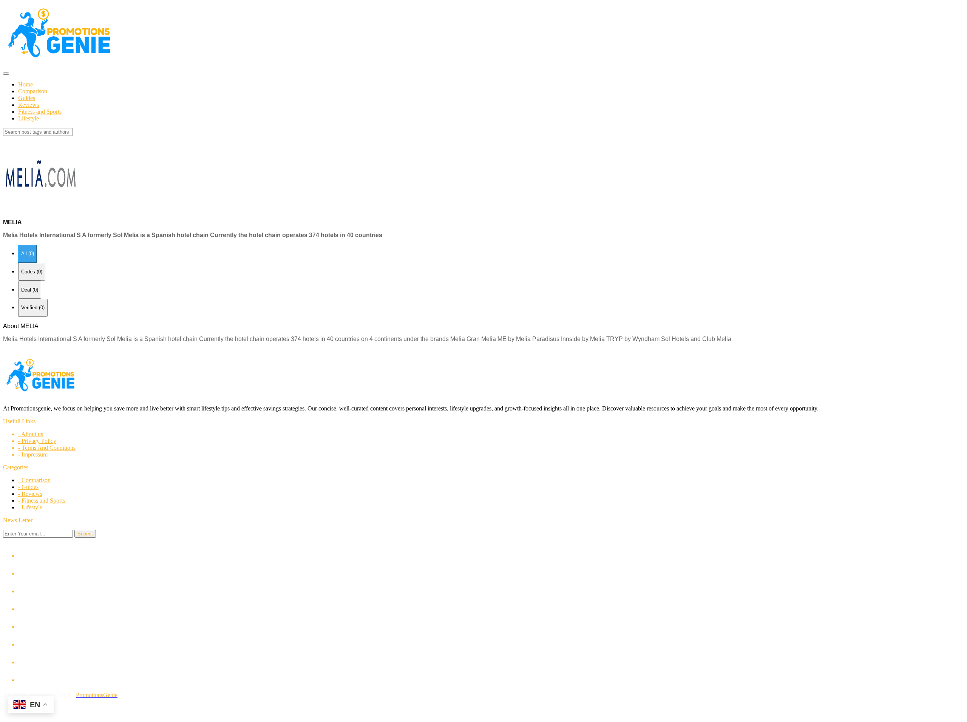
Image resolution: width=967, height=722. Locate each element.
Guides (26, 98)
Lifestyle (28, 118)
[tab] (27, 254)
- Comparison (34, 480)
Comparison (32, 91)
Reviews (28, 105)
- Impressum (33, 454)
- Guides (28, 487)
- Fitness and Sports (41, 500)
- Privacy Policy (37, 441)
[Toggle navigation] (6, 74)
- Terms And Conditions (47, 447)
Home (25, 84)
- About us (30, 434)
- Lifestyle (30, 507)
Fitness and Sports (40, 111)
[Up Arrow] (483, 709)
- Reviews (30, 494)
